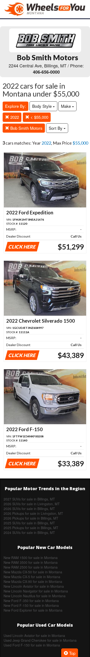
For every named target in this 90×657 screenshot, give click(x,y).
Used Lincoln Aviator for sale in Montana (34, 635)
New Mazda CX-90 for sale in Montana (33, 581)
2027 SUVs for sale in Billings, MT (29, 499)
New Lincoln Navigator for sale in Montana (36, 591)
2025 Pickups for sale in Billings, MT (31, 527)
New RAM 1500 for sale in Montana (31, 557)
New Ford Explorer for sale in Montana (33, 610)
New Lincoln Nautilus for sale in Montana (35, 595)
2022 (14, 117)
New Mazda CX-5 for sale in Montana (32, 576)
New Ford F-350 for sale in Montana (31, 600)
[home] (45, 9)
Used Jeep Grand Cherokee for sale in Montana (40, 640)
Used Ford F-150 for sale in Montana (32, 645)
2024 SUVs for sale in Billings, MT (29, 532)
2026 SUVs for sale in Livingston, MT (32, 503)
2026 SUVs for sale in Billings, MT (29, 508)
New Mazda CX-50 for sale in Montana (33, 572)
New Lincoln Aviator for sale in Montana (34, 586)
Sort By (56, 128)
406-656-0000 (46, 72)
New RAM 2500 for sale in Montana (31, 567)
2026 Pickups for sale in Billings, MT (31, 518)
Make (66, 106)
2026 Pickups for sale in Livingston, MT (33, 513)
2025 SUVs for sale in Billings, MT (29, 523)
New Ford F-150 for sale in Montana (31, 605)
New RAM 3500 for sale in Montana (31, 562)
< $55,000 (38, 117)
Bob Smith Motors (25, 128)
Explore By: (15, 106)
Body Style (42, 106)
